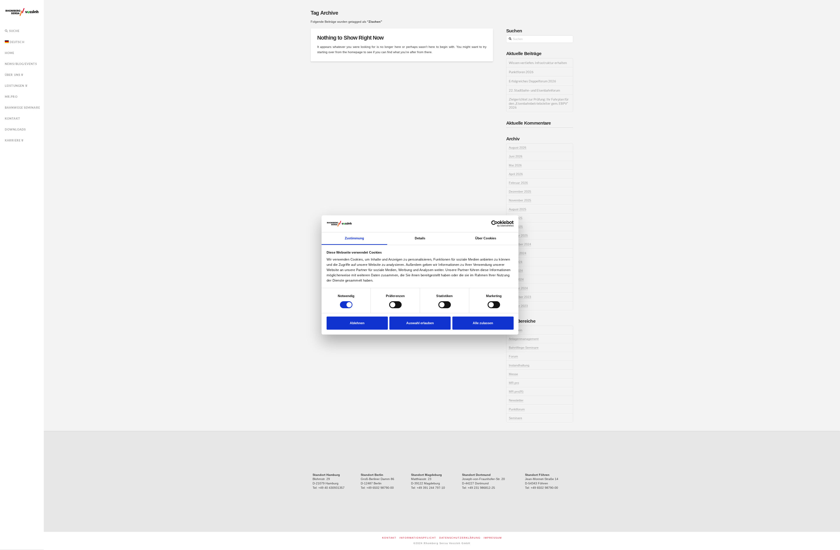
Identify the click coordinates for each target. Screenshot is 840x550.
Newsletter (516, 400)
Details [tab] (420, 238)
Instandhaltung (519, 365)
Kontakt (389, 537)
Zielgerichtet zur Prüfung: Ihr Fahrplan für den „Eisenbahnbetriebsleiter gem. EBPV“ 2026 (539, 103)
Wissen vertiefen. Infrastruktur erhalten (538, 63)
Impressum (493, 537)
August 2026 (517, 147)
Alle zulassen (483, 323)
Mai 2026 (515, 165)
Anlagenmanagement (524, 339)
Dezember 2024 (520, 244)
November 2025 (520, 200)
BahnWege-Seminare (524, 347)
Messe (513, 374)
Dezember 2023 (520, 297)
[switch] (395, 304)
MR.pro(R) (516, 391)
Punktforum (517, 409)
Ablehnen (357, 323)
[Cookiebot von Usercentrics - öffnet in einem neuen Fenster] (494, 223)
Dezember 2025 (520, 191)
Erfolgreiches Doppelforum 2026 (532, 81)
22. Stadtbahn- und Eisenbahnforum (534, 90)
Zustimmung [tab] (354, 238)
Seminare (515, 418)
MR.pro (514, 383)
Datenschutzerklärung (460, 537)
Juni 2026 (515, 156)
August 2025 (517, 209)
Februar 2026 (518, 182)
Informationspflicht (417, 537)
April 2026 (516, 174)
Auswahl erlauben (420, 323)
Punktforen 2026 (521, 72)
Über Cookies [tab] (485, 238)
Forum (513, 356)
